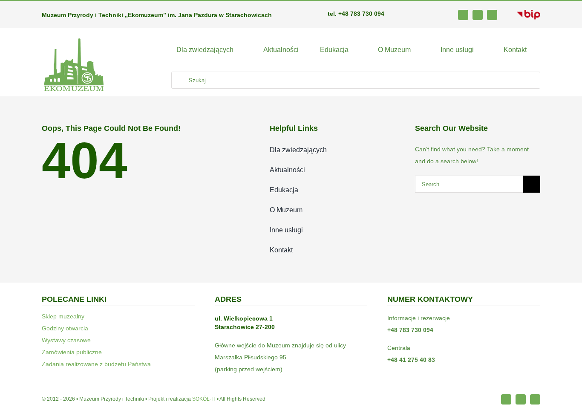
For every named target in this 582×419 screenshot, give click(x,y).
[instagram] (478, 15)
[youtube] (492, 15)
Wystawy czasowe (66, 340)
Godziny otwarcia (65, 328)
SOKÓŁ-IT (204, 399)
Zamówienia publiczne (72, 352)
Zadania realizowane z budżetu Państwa (96, 364)
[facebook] (463, 15)
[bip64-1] (528, 12)
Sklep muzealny (63, 316)
